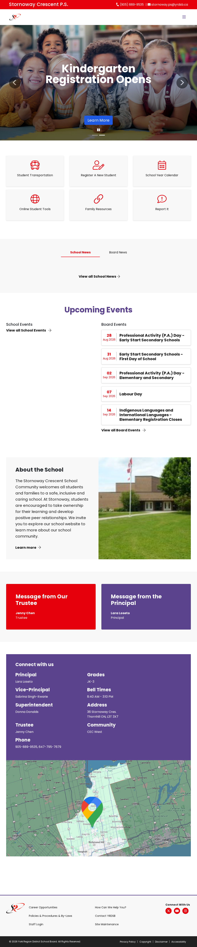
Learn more (25, 547)
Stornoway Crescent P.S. (38, 4)
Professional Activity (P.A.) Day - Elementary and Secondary (151, 375)
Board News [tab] (118, 252)
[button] (15, 82)
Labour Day (130, 394)
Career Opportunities (43, 907)
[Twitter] (168, 911)
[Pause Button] (98, 130)
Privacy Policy (128, 941)
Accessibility (178, 941)
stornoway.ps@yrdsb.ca (169, 4)
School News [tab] (80, 252)
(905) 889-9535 (131, 4)
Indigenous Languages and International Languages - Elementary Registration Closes (150, 415)
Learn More (98, 120)
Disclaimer (161, 941)
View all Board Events (121, 430)
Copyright (145, 941)
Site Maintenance (107, 924)
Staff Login (36, 924)
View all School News (98, 276)
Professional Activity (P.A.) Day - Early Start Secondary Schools (151, 338)
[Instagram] (185, 911)
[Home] (15, 17)
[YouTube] (177, 911)
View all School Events (26, 330)
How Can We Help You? (110, 907)
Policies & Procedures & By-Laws (50, 916)
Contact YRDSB (105, 916)
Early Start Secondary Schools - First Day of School (151, 357)
